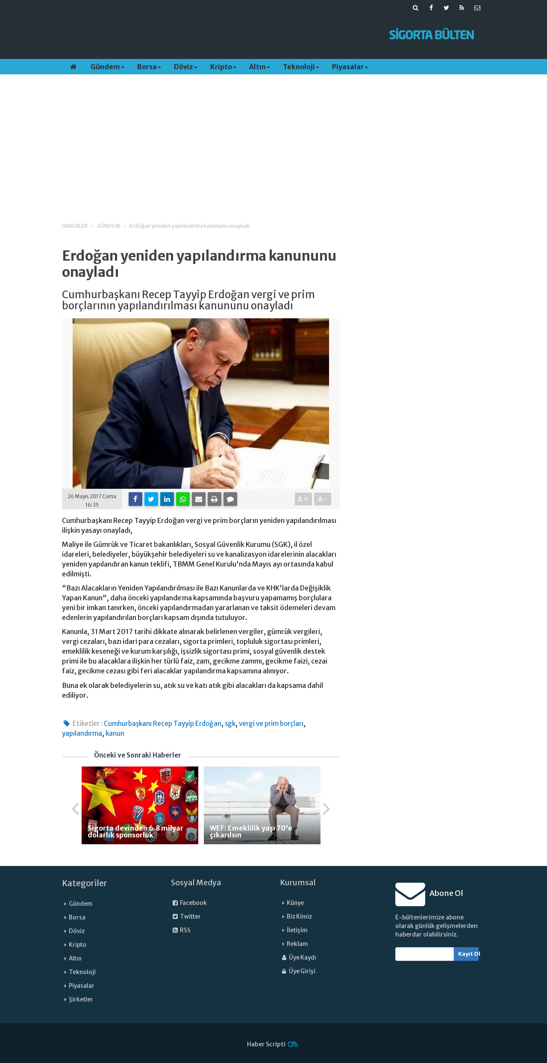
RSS (185, 930)
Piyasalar (348, 66)
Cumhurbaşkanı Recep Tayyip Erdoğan (162, 723)
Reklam (297, 944)
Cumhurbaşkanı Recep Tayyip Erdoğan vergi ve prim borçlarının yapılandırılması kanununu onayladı (188, 300)
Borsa (147, 66)
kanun (115, 733)
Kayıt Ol (468, 953)
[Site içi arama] (415, 7)
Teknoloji (299, 66)
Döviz (183, 66)
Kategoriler (84, 883)
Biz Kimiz (299, 916)
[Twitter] (151, 499)
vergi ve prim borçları (271, 723)
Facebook (193, 903)
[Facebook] (135, 499)
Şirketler (81, 999)
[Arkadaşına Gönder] (199, 499)
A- (323, 499)
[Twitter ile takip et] (446, 7)
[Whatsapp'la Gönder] (183, 499)
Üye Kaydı (302, 957)
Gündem (105, 66)
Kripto (221, 66)
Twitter (190, 916)
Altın (257, 66)
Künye (295, 903)
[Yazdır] (214, 499)
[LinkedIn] (167, 499)
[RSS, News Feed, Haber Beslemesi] (462, 7)
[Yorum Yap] (230, 499)
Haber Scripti (266, 1044)
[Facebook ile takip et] (431, 7)
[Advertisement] (219, 34)
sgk (230, 723)
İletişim (297, 930)
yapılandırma (82, 733)
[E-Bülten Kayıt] (477, 7)
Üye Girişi (301, 971)
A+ (303, 499)
